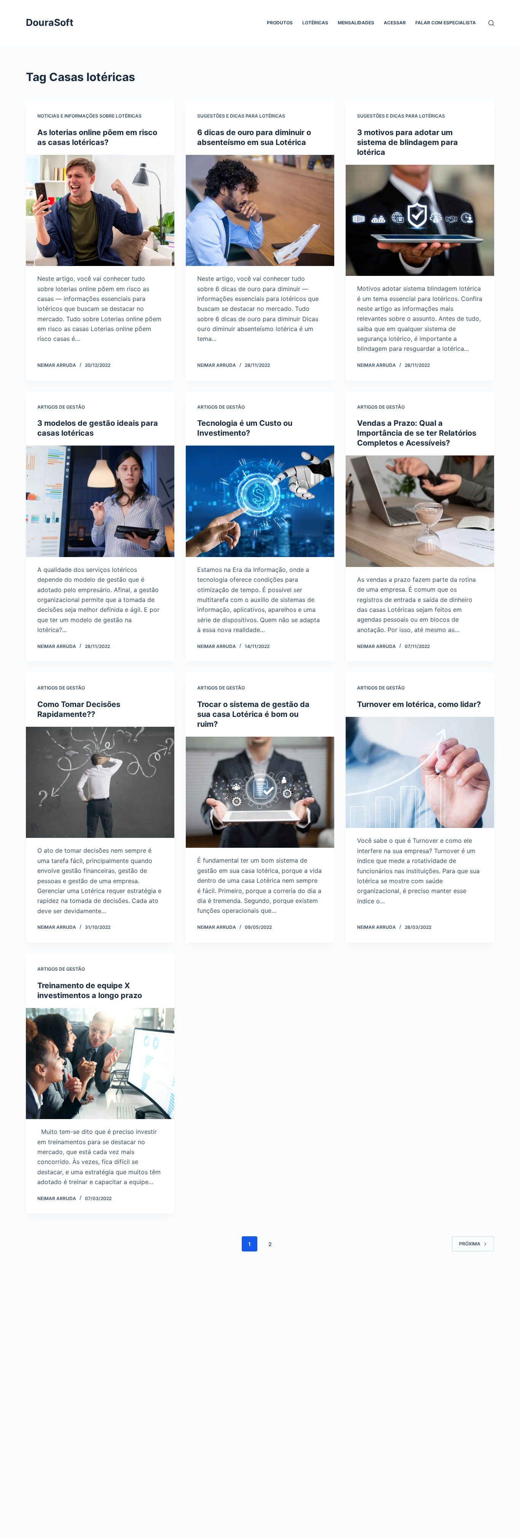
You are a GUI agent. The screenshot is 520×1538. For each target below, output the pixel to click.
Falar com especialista (445, 22)
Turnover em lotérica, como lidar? (419, 704)
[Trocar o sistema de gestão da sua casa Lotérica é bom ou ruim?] (260, 792)
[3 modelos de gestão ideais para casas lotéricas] (100, 501)
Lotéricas (315, 22)
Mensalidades (356, 22)
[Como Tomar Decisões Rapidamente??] (100, 782)
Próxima (469, 1244)
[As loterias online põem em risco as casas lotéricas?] (100, 210)
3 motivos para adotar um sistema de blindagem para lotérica (407, 142)
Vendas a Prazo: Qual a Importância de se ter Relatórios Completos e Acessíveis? (416, 433)
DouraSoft (49, 22)
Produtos (280, 22)
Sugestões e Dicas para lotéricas (241, 116)
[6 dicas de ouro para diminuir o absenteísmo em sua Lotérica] (260, 210)
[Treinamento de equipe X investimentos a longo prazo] (100, 1063)
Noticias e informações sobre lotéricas (89, 116)
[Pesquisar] (491, 23)
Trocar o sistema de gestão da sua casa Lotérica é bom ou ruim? (253, 714)
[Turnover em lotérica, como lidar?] (420, 772)
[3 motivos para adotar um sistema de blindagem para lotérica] (420, 220)
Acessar (395, 22)
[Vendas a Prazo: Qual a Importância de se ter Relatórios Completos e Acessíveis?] (420, 511)
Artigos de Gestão (61, 407)
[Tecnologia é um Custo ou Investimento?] (260, 501)
